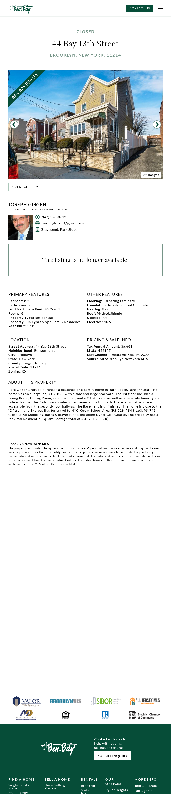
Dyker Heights (116, 790)
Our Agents (143, 790)
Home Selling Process (55, 787)
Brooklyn (88, 785)
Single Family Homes (18, 787)
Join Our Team (146, 785)
